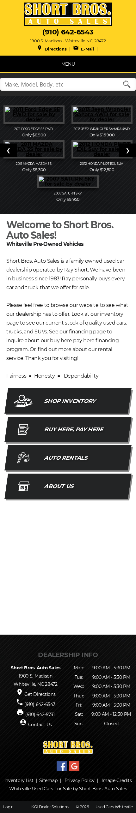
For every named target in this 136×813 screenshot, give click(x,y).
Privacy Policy (80, 780)
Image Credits (117, 780)
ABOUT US (59, 486)
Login (8, 806)
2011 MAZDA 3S (34, 164)
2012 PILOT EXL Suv (102, 164)
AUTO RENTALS (66, 458)
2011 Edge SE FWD (33, 129)
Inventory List (19, 780)
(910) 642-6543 (67, 32)
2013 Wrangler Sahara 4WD (101, 129)
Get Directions (39, 694)
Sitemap (48, 780)
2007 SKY (68, 193)
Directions (52, 48)
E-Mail (83, 48)
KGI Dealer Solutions (50, 806)
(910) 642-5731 (40, 714)
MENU (68, 64)
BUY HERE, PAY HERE (74, 429)
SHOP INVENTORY (70, 401)
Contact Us (40, 724)
